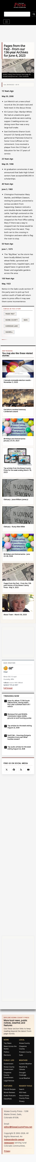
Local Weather (24, 1078)
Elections (7, 1055)
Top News (7, 1043)
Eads (26, 320)
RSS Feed (22, 1092)
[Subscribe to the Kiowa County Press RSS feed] (21, 769)
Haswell (9, 332)
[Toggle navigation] (6, 21)
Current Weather (25, 1063)
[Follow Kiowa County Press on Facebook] (13, 769)
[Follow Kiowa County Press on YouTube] (28, 769)
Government (8, 1063)
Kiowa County (12, 320)
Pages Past (10, 314)
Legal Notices (9, 1080)
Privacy (21, 1101)
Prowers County (25, 1052)
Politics (6, 1052)
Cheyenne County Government (8, 1075)
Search (21, 1089)
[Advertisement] (18, 855)
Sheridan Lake (12, 326)
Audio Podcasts (10, 1095)
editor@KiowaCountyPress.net (18, 1127)
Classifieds (8, 1099)
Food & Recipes (10, 1089)
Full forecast (8, 688)
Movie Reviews (9, 1092)
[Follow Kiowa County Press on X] (6, 769)
